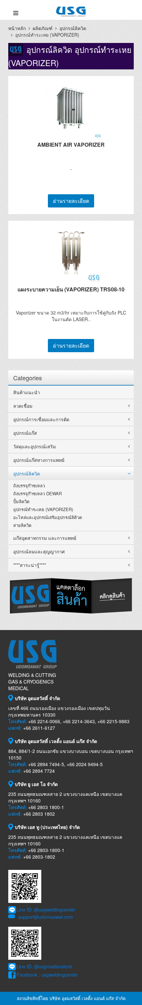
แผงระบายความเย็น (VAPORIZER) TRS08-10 (71, 289)
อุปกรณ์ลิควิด (72, 28)
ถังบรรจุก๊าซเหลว (29, 485)
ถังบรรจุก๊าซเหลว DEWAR (37, 493)
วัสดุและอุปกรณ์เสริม (34, 446)
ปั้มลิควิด (21, 501)
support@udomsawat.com (45, 916)
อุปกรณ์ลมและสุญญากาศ (39, 551)
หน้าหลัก (17, 28)
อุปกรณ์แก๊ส (25, 432)
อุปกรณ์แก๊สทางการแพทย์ (38, 460)
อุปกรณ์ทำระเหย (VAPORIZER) (43, 509)
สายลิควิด (22, 525)
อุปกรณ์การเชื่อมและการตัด (41, 419)
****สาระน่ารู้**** (29, 565)
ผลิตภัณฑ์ (43, 28)
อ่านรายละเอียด (71, 201)
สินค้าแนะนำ (26, 392)
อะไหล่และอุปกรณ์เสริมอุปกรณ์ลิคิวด (47, 517)
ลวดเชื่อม (22, 405)
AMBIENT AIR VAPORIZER (71, 144)
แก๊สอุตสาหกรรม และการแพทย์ (44, 538)
